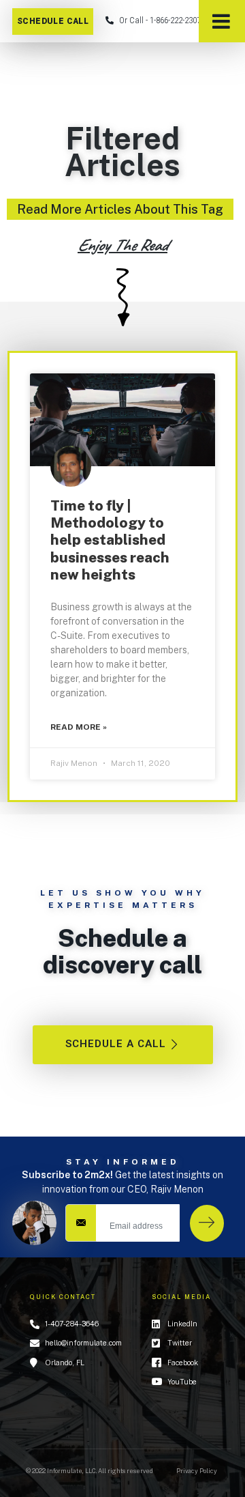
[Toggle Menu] (222, 21)
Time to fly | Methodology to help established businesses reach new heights (109, 540)
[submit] (207, 1223)
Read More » (78, 727)
